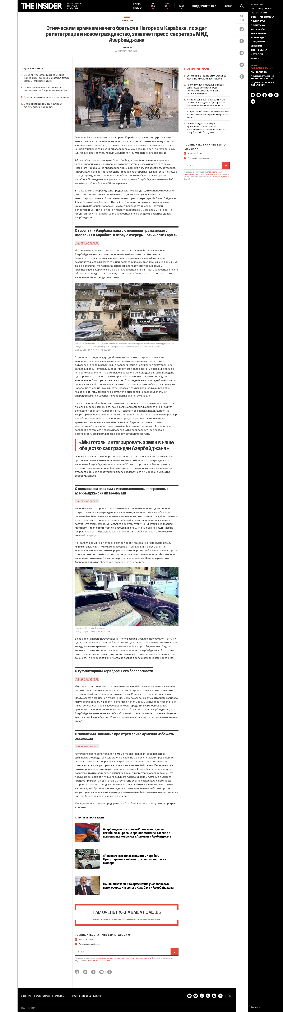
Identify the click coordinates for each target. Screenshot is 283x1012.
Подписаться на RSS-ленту (262, 84)
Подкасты (258, 21)
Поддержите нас (204, 6)
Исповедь (258, 38)
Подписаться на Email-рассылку (262, 77)
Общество (258, 42)
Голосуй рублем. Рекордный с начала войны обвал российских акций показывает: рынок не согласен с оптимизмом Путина (205, 89)
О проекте (26, 995)
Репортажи (259, 13)
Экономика (259, 50)
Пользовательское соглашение (50, 995)
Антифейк (258, 29)
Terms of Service (105, 960)
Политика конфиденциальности (85, 995)
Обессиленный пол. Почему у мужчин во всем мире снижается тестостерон (206, 77)
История (257, 54)
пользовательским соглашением (111, 958)
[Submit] (174, 951)
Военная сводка (262, 17)
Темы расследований (262, 67)
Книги (255, 58)
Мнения (256, 46)
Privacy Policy (93, 960)
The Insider (126, 47)
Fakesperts (259, 72)
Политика (258, 25)
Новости (126, 20)
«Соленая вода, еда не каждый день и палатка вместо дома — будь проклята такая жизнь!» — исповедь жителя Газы (206, 102)
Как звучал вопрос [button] (87, 242)
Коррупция (258, 34)
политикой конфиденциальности (138, 958)
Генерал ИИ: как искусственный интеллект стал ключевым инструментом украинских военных (208, 114)
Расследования (262, 9)
